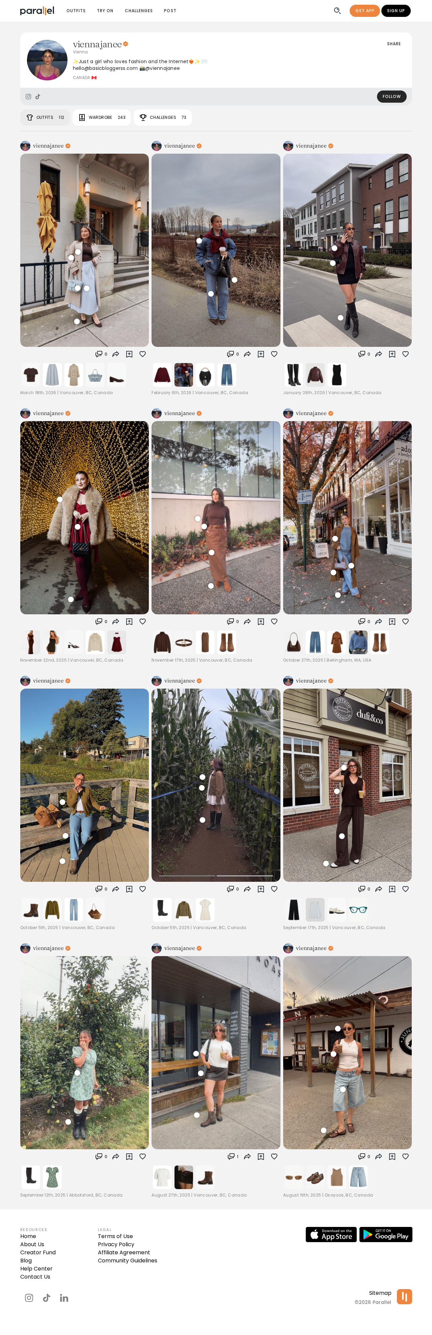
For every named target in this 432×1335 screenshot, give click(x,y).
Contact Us (35, 1277)
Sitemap (380, 1293)
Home (28, 1236)
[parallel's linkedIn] (64, 1298)
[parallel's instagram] (29, 1298)
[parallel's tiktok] (46, 1298)
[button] (101, 354)
